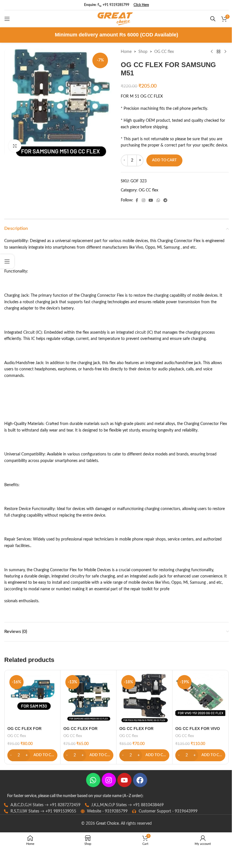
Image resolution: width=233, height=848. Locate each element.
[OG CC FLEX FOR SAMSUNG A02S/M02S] (88, 698)
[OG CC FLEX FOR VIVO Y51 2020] (200, 698)
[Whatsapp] (93, 780)
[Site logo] (115, 19)
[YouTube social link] (151, 201)
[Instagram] (109, 780)
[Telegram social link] (165, 201)
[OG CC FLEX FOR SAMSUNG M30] (32, 698)
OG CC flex (164, 52)
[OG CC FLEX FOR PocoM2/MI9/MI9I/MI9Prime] (144, 698)
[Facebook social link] (136, 201)
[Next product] (225, 51)
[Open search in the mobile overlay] (213, 18)
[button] (32, 755)
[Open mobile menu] (7, 18)
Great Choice (107, 824)
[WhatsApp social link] (158, 201)
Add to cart (164, 160)
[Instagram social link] (143, 201)
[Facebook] (140, 780)
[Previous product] (211, 51)
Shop (142, 52)
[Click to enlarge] (15, 145)
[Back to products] (218, 51)
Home (126, 52)
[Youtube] (124, 780)
